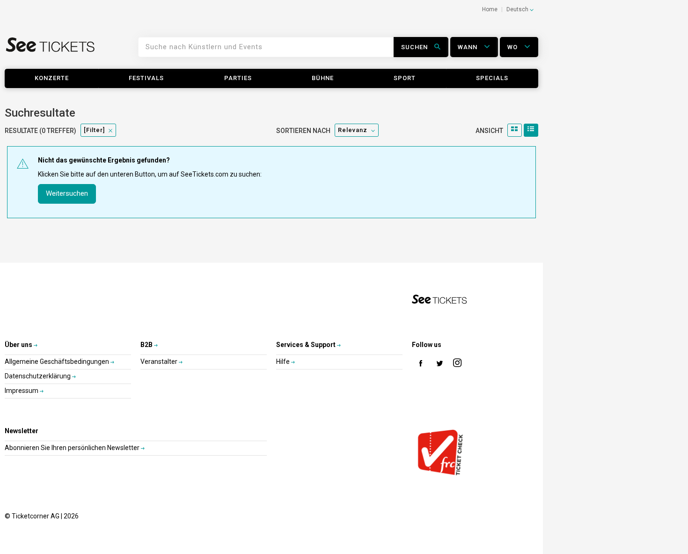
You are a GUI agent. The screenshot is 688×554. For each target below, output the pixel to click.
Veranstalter (159, 361)
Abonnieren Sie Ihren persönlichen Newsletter (73, 447)
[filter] (94, 129)
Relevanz (352, 129)
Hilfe (283, 361)
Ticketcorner (50, 50)
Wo (513, 47)
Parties (238, 77)
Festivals (146, 77)
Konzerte (52, 77)
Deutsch (518, 9)
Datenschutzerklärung (38, 376)
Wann (468, 47)
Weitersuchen (67, 193)
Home (490, 9)
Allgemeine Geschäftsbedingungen (57, 361)
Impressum (22, 390)
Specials (492, 77)
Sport (405, 77)
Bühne (323, 77)
